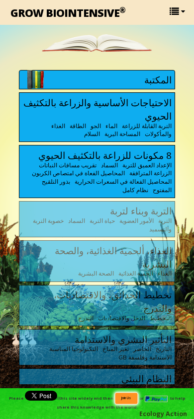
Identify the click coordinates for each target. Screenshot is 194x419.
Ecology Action (163, 414)
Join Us (126, 397)
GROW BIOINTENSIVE (67, 12)
